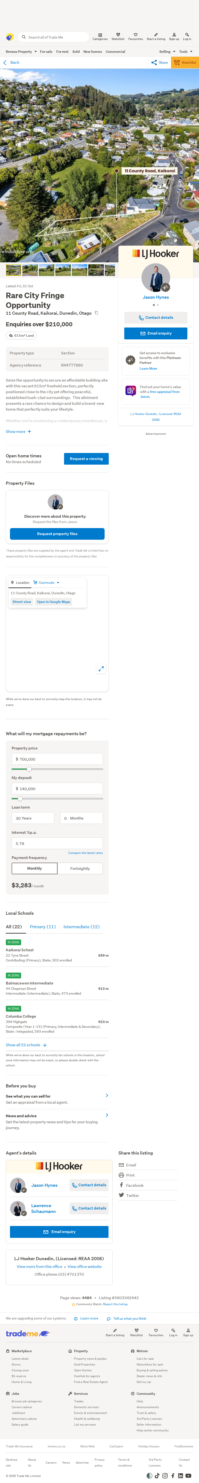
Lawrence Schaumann (43, 1208)
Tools (183, 51)
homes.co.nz (56, 1446)
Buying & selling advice (152, 1370)
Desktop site (11, 1462)
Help (140, 1401)
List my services (85, 1424)
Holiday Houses (148, 1446)
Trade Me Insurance (19, 1446)
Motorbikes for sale (150, 1364)
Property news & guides (90, 1359)
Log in (187, 39)
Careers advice (22, 1407)
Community (146, 1393)
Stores (16, 1364)
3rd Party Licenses (149, 1419)
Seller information (149, 1424)
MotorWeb (87, 1446)
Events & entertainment (90, 1413)
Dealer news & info (149, 1376)
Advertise (82, 1462)
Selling (165, 51)
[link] (57, 1099)
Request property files (57, 533)
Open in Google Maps (53, 601)
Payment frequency (29, 857)
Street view (22, 601)
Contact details (92, 1184)
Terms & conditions (125, 1462)
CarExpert (116, 1446)
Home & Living (22, 1382)
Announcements (148, 1407)
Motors (142, 1351)
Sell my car (144, 1382)
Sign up (174, 39)
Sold (76, 51)
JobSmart (18, 1413)
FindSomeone (183, 1446)
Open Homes (83, 1370)
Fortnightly (80, 868)
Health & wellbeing (87, 1419)
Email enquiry (159, 333)
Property (81, 1351)
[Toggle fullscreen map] (101, 669)
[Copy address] (96, 313)
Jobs (15, 1393)
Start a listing (115, 1335)
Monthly (34, 868)
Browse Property (19, 51)
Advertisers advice (24, 1419)
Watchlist (136, 1335)
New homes (92, 51)
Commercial (115, 51)
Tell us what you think (129, 1318)
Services (81, 1393)
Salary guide (20, 1424)
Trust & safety (146, 1413)
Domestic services (86, 1407)
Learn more (89, 1318)
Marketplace (22, 1351)
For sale (46, 51)
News (66, 1462)
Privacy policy (100, 1462)
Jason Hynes (156, 297)
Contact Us (184, 1462)
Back (14, 62)
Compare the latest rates (85, 853)
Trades (78, 1401)
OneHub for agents (87, 1376)
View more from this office (40, 1266)
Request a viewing (86, 458)
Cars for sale (145, 1359)
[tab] (19, 583)
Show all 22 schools (23, 1044)
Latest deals (20, 1359)
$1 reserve (19, 1376)
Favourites (156, 1335)
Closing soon (20, 1370)
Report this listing (115, 1304)
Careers (51, 1462)
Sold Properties (84, 1364)
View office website (84, 1266)
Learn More (148, 368)
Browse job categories (27, 1401)
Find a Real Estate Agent (91, 1382)
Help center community (153, 1430)
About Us (32, 1462)
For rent (62, 51)
